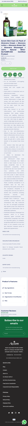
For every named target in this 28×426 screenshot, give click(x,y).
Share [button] (4, 271)
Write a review (5, 315)
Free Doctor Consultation (9, 383)
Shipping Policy (7, 403)
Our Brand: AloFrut (7, 376)
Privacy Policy (6, 396)
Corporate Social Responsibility (11, 386)
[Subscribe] (23, 333)
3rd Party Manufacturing (9, 380)
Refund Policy (6, 399)
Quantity (3, 60)
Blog (4, 366)
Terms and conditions (8, 406)
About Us (5, 373)
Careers (5, 370)
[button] (2, 5)
